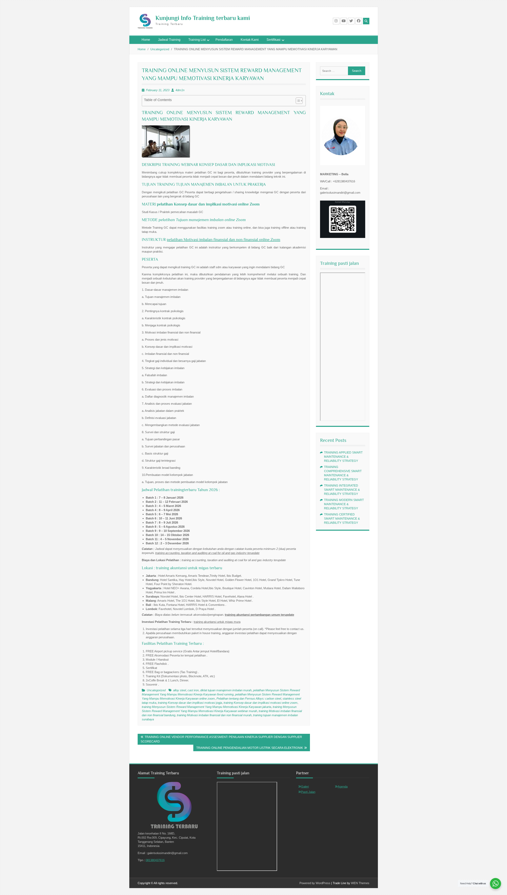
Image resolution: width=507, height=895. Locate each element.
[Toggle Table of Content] (297, 100)
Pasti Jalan (308, 792)
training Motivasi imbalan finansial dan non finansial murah (214, 715)
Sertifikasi (273, 39)
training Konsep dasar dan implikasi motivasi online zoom (260, 702)
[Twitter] (351, 21)
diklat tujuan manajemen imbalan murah (226, 690)
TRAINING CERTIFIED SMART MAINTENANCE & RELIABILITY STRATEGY (342, 518)
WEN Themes (360, 883)
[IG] (336, 21)
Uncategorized (156, 690)
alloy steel (179, 690)
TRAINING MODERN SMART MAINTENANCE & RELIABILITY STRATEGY (344, 504)
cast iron (193, 690)
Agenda (343, 786)
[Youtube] (343, 21)
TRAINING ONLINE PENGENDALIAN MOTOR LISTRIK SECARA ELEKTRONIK (249, 747)
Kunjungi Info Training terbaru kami (202, 18)
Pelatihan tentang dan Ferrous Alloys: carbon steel (248, 698)
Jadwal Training (169, 39)
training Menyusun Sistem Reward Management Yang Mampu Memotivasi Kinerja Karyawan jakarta (206, 706)
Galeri (305, 786)
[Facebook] (358, 21)
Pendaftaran (224, 39)
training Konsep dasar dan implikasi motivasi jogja (190, 702)
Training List (197, 39)
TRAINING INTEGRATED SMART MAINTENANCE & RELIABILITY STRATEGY (342, 489)
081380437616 (155, 860)
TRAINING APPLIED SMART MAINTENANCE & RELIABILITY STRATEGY (343, 456)
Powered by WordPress (314, 883)
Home (146, 39)
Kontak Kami (250, 39)
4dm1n (179, 90)
